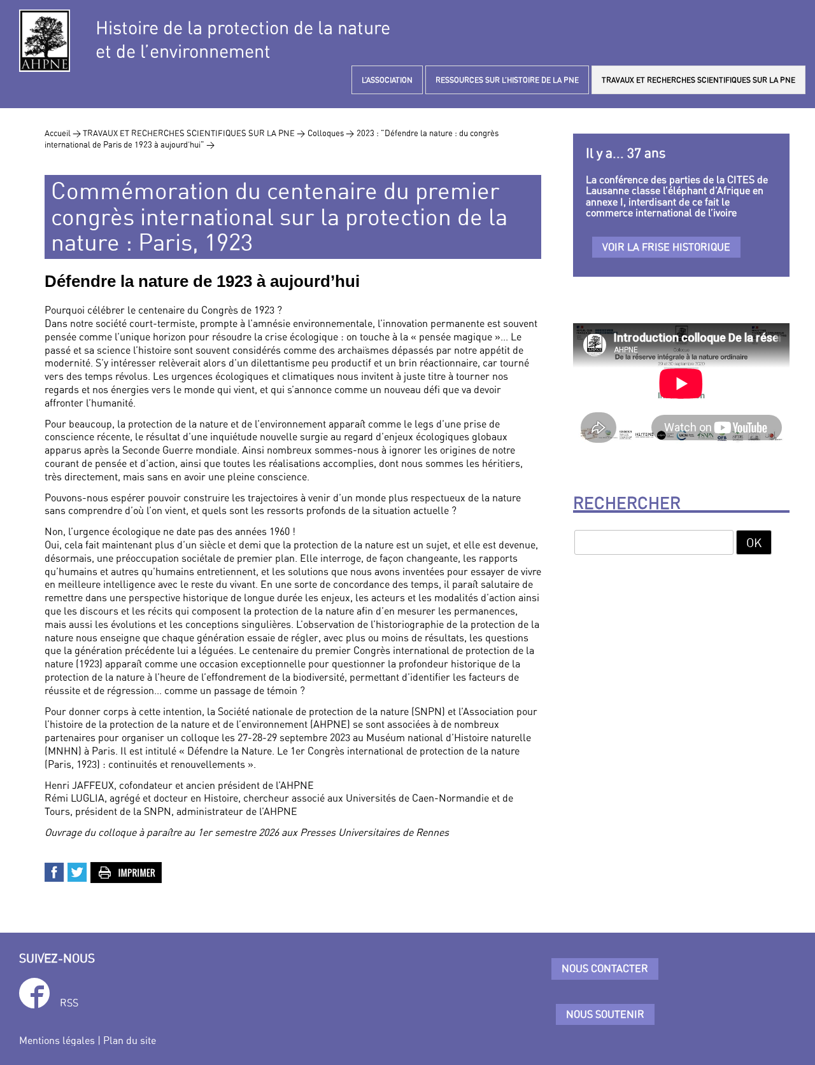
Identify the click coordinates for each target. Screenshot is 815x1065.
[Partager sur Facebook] (55, 871)
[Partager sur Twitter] (77, 871)
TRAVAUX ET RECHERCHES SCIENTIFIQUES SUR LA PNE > (194, 133)
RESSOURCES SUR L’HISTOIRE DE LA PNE (507, 80)
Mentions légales (57, 1040)
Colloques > (331, 133)
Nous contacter (605, 968)
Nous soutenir (605, 1014)
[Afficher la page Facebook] (34, 995)
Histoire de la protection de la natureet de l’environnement (243, 39)
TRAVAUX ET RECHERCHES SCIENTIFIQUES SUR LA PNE (698, 80)
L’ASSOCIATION (387, 80)
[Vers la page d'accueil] (45, 40)
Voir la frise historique (666, 246)
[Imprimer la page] (126, 871)
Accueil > (64, 133)
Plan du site (129, 1040)
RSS (69, 1002)
